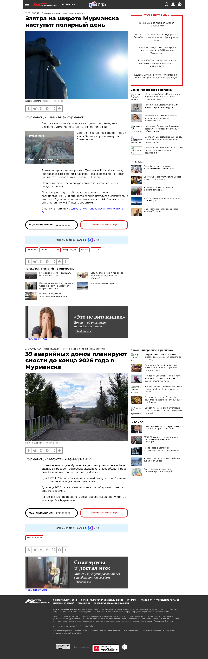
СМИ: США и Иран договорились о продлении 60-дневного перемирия (161, 439)
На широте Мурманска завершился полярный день (53, 294)
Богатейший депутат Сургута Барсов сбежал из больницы (162, 178)
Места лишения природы (104, 283)
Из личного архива (53, 101)
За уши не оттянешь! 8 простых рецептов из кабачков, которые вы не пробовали (163, 400)
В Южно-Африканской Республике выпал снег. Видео (162, 459)
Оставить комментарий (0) (104, 225)
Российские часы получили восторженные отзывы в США (159, 167)
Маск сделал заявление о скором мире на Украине (161, 210)
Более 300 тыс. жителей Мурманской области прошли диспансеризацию (156, 76)
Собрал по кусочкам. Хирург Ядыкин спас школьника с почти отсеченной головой (163, 410)
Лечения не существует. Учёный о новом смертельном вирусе (162, 106)
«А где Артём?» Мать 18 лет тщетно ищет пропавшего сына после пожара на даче (162, 96)
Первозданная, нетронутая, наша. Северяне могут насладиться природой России (56, 286)
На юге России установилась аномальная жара (158, 188)
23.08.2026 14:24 (33, 349)
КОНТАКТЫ (132, 600)
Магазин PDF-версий (63, 603)
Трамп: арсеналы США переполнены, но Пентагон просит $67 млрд (162, 427)
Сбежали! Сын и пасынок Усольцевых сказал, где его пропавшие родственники (164, 150)
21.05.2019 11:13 (32, 13)
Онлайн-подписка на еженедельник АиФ (102, 600)
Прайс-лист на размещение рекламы (160, 600)
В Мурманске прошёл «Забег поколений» (156, 24)
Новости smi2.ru (36, 339)
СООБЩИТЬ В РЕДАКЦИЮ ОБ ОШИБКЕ (111, 603)
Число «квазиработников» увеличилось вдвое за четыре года (161, 449)
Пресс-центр (84, 603)
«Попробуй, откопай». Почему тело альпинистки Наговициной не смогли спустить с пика (163, 378)
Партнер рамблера (81, 647)
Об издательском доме (65, 600)
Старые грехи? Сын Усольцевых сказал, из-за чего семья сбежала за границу (163, 357)
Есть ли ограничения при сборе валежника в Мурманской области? (107, 275)
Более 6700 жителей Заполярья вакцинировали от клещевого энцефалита (156, 63)
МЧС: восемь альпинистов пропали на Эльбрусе (162, 199)
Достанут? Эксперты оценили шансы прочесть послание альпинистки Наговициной (163, 139)
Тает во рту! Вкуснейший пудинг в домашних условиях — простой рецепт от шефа (162, 367)
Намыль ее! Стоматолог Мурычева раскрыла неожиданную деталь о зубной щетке (162, 129)
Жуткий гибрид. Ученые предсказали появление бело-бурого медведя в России (163, 389)
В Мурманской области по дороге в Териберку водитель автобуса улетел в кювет (156, 37)
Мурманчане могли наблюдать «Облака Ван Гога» (55, 274)
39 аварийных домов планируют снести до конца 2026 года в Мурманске (156, 50)
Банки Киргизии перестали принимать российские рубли (159, 470)
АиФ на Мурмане (51, 443)
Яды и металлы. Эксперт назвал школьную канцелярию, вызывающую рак (161, 118)
